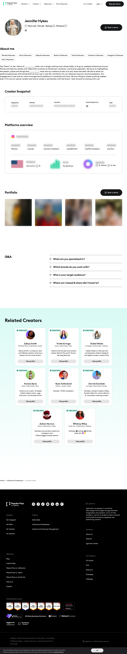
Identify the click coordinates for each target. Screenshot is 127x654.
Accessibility (50, 638)
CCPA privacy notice (16, 641)
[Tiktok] (43, 504)
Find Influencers (61, 4)
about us (89, 534)
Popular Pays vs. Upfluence (15, 568)
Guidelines (13, 638)
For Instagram (11, 520)
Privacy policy (41, 638)
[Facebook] (38, 504)
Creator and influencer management (45, 529)
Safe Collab (36, 520)
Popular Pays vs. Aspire (14, 573)
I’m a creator (87, 4)
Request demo (115, 4)
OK (97, 650)
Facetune (89, 570)
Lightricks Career (92, 543)
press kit (89, 539)
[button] (25, 4)
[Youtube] (47, 504)
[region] (63, 650)
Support (9, 586)
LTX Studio (89, 560)
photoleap (89, 574)
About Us (9, 582)
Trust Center (14, 644)
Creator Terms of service (45, 641)
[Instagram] (33, 504)
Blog (7, 559)
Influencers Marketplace (40, 524)
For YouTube (10, 529)
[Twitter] (52, 504)
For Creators (10, 534)
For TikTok (9, 524)
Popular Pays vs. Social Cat (15, 577)
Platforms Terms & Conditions (26, 638)
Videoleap (89, 579)
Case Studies (10, 563)
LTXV (87, 565)
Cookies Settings (58, 652)
